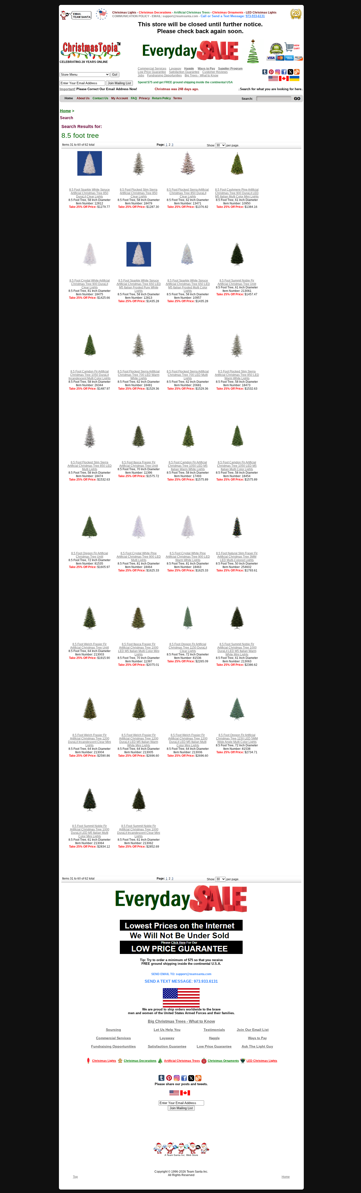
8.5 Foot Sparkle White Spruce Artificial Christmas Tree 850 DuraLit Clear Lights (89, 193)
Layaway (175, 68)
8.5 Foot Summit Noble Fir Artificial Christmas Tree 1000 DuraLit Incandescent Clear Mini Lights (138, 831)
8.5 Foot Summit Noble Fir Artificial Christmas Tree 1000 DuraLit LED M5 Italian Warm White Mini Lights (237, 649)
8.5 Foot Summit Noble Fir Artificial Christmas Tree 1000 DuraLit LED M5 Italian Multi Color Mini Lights (89, 831)
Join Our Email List (253, 1030)
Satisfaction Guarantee (184, 72)
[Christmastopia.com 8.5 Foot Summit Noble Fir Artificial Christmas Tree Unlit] (237, 265)
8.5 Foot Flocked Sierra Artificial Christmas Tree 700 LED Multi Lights (188, 375)
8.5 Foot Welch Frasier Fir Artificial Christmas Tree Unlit (89, 645)
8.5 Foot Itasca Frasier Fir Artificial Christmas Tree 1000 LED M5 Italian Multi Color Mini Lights (138, 649)
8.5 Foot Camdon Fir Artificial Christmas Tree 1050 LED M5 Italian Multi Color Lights (237, 466)
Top (75, 1177)
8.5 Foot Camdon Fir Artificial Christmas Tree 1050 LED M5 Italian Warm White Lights (188, 466)
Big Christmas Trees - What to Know (181, 1021)
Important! (67, 89)
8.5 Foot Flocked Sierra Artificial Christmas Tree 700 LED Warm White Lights (139, 375)
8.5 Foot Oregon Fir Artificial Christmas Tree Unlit (89, 555)
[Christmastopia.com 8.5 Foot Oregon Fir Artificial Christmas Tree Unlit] (89, 538)
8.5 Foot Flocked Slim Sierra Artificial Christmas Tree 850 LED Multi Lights (90, 466)
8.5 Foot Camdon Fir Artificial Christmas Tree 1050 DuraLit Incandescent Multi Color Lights (90, 375)
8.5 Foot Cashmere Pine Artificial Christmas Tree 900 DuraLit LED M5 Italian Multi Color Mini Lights (237, 193)
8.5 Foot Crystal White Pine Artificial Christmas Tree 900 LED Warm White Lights (188, 557)
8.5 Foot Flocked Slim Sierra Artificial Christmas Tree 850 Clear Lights (138, 193)
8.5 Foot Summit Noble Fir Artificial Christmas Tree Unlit (237, 282)
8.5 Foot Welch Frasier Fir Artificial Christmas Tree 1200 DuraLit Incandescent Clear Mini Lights (89, 740)
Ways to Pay (257, 1038)
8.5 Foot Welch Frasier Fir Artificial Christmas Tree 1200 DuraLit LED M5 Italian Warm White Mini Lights (138, 740)
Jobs (141, 75)
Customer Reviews (215, 72)
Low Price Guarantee (152, 72)
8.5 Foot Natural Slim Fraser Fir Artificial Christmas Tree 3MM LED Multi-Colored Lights (237, 557)
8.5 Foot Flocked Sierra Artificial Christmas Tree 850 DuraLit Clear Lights (188, 193)
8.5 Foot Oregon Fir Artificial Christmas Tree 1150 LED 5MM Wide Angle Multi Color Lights (237, 738)
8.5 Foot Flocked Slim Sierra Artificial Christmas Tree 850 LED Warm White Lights (237, 375)
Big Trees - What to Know (201, 75)
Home (65, 111)
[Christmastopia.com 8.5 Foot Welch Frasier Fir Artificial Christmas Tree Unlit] (89, 629)
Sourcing (113, 1030)
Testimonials (214, 1030)
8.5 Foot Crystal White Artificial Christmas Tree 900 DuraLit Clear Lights (89, 284)
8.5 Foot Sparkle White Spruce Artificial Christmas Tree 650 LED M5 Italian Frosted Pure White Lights (139, 286)
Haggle (214, 1038)
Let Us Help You (167, 1030)
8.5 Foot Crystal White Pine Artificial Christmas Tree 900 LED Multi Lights (139, 557)
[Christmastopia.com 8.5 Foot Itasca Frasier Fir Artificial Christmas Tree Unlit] (138, 447)
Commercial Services (152, 68)
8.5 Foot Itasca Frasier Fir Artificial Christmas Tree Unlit (138, 464)
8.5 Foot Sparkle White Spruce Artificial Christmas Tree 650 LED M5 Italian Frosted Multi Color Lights (188, 286)
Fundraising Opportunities (164, 75)
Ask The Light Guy (257, 1046)
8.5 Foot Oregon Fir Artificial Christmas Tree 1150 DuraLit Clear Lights (188, 647)
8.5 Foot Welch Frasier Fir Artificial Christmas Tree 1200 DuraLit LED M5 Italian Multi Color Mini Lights (188, 740)
